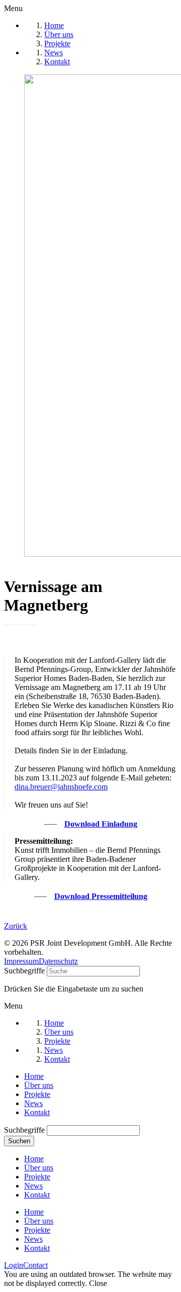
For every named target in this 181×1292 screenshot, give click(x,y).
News (33, 1103)
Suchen (19, 1141)
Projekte (37, 1094)
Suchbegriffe (24, 970)
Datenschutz (58, 961)
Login (13, 1265)
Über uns (38, 1085)
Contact (35, 1265)
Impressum (21, 961)
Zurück (15, 926)
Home (34, 1076)
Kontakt (37, 1112)
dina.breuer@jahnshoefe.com (61, 786)
